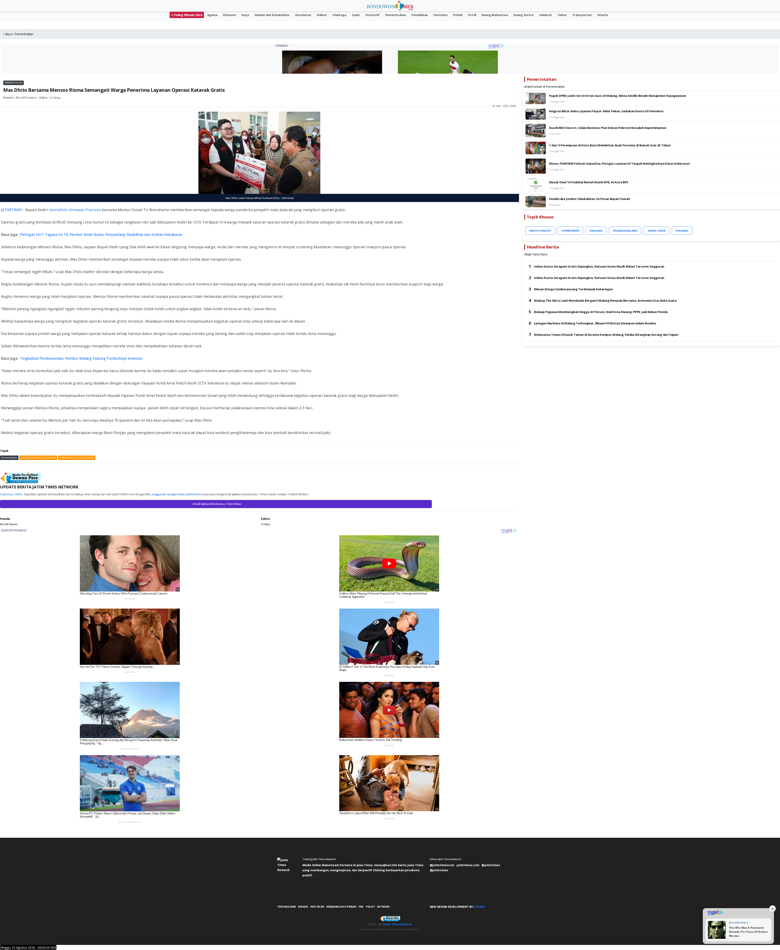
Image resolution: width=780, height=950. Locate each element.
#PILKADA (682, 230)
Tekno (562, 15)
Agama (212, 15)
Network (383, 906)
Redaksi (303, 906)
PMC (361, 906)
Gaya (245, 15)
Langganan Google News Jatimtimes (176, 494)
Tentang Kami (286, 906)
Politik (457, 15)
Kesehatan (303, 15)
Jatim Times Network (398, 924)
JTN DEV (479, 907)
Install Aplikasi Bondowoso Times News (217, 504)
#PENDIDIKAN (570, 230)
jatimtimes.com (468, 865)
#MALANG (595, 230)
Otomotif (372, 15)
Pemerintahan (395, 15)
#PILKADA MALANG (625, 230)
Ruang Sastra (523, 15)
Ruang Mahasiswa (495, 15)
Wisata (602, 15)
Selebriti (545, 15)
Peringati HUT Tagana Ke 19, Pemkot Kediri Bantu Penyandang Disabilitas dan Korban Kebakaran (101, 234)
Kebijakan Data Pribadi (341, 906)
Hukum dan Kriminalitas (272, 15)
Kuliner (322, 15)
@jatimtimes (491, 865)
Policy (370, 906)
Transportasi (582, 15)
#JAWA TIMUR (656, 230)
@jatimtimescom (442, 865)
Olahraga (339, 15)
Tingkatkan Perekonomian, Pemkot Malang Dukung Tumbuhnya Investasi (81, 358)
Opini (356, 15)
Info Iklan (317, 906)
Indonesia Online (11, 494)
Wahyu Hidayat (540, 230)
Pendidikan (420, 15)
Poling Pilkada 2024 (188, 15)
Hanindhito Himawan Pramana (75, 209)
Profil (472, 15)
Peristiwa (440, 15)
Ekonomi (229, 15)
